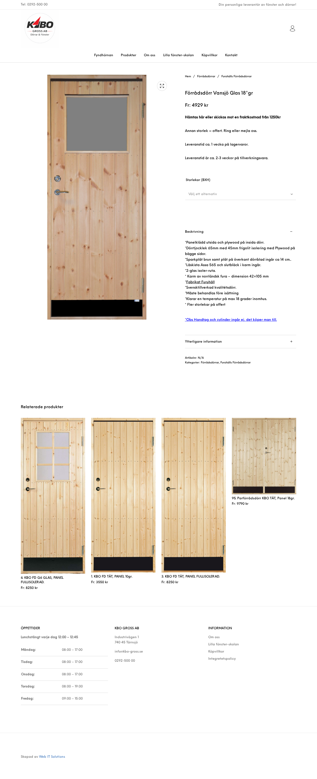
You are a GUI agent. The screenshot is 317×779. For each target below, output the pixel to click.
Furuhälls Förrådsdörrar (236, 76)
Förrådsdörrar (206, 76)
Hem (188, 76)
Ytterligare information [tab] (203, 341)
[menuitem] (103, 55)
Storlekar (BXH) (198, 180)
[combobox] (240, 194)
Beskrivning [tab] (194, 231)
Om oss (214, 637)
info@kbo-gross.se (129, 651)
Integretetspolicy (222, 658)
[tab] (240, 280)
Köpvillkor (216, 651)
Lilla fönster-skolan (223, 644)
